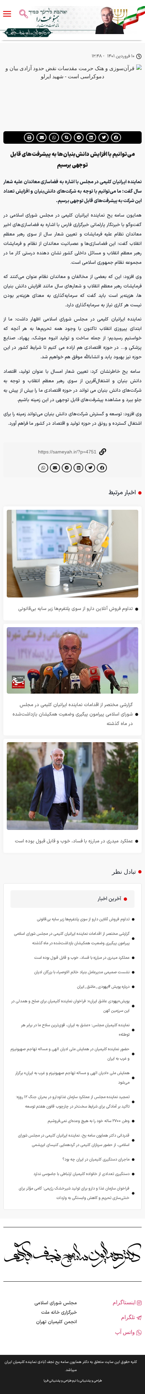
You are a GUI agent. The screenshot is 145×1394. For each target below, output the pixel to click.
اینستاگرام (125, 1302)
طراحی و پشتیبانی (91, 1380)
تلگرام (128, 1317)
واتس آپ (125, 1332)
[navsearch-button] (23, 14)
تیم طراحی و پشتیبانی (62, 1380)
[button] (116, 137)
